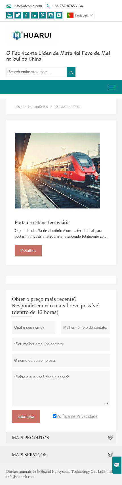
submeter (26, 416)
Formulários (38, 106)
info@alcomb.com (28, 6)
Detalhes (28, 250)
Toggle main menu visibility (112, 87)
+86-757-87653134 (68, 6)
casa (18, 106)
